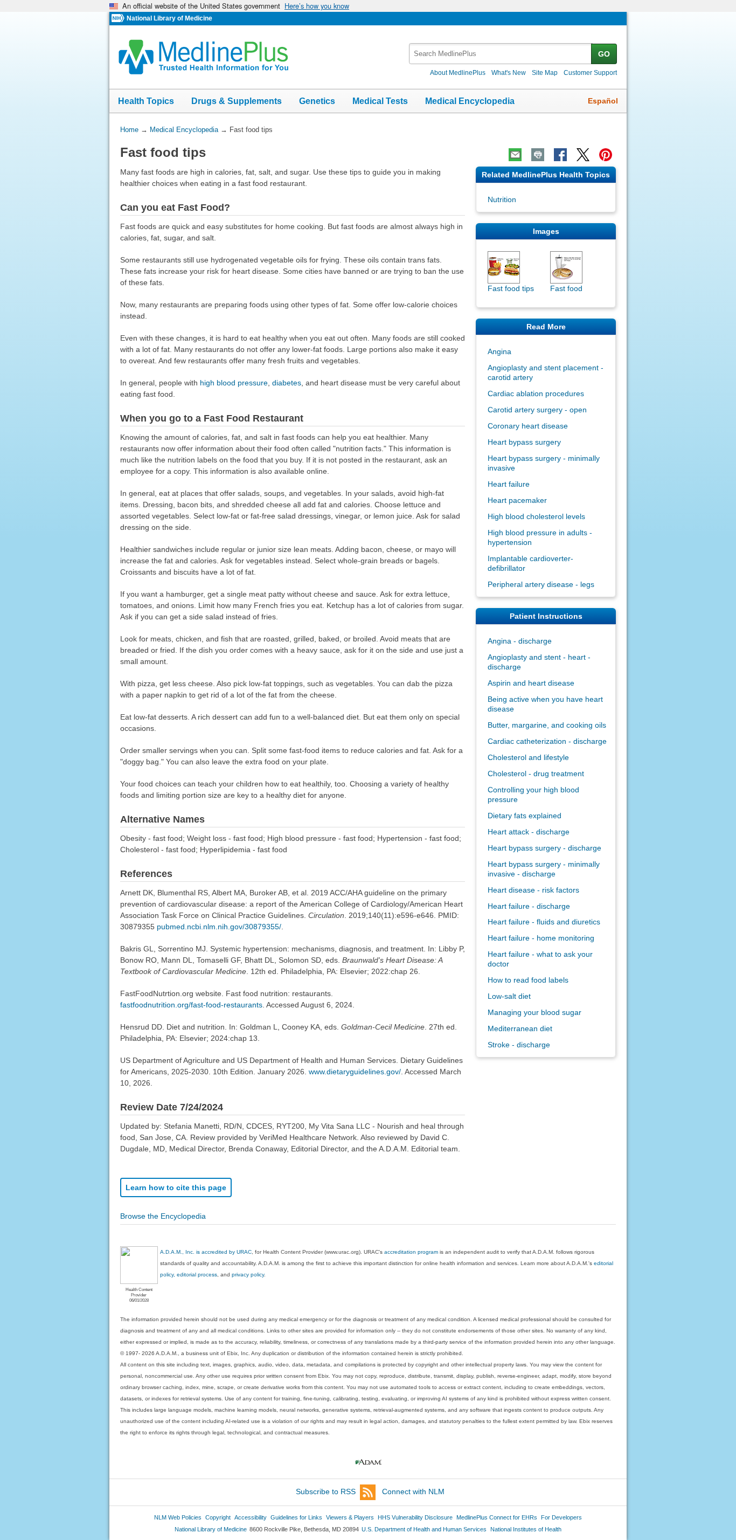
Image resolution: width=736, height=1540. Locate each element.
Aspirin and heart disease (531, 683)
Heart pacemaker (517, 500)
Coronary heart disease (528, 426)
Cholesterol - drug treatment (536, 773)
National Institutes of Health (525, 1529)
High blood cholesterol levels (536, 516)
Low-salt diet (509, 996)
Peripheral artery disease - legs (541, 584)
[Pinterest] (605, 154)
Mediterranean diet (520, 1028)
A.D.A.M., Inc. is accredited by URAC (206, 1252)
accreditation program (411, 1252)
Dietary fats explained (524, 815)
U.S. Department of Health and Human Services (424, 1529)
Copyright (218, 1517)
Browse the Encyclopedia (163, 1216)
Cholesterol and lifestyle (528, 757)
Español (603, 100)
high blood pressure (234, 382)
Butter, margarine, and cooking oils (547, 725)
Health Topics (146, 101)
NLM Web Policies (178, 1517)
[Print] (537, 154)
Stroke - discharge (519, 1044)
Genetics (317, 101)
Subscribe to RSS (326, 1491)
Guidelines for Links (296, 1517)
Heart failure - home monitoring (541, 938)
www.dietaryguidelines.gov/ (355, 1071)
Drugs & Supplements (236, 101)
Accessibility (250, 1517)
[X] (583, 154)
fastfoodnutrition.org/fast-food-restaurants (191, 1004)
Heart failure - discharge (529, 906)
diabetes (286, 382)
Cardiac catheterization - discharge (547, 741)
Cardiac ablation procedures (536, 393)
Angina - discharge (520, 641)
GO (604, 54)
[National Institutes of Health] (119, 18)
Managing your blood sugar (534, 1012)
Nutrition (502, 199)
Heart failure (509, 484)
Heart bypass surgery (524, 442)
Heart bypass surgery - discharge (544, 848)
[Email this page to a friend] (515, 154)
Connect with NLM (413, 1491)
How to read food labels (528, 980)
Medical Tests (380, 101)
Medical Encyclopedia (470, 101)
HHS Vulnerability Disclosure (415, 1517)
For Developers (561, 1517)
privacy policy (248, 1274)
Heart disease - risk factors (533, 890)
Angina (499, 351)
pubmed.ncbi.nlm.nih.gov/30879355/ (219, 926)
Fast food (566, 288)
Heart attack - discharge (529, 831)
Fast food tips (511, 288)
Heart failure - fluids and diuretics (544, 921)
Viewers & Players (350, 1517)
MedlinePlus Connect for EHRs (496, 1517)
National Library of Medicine (169, 18)
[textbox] (501, 53)
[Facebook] (560, 154)
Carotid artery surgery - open (537, 409)
